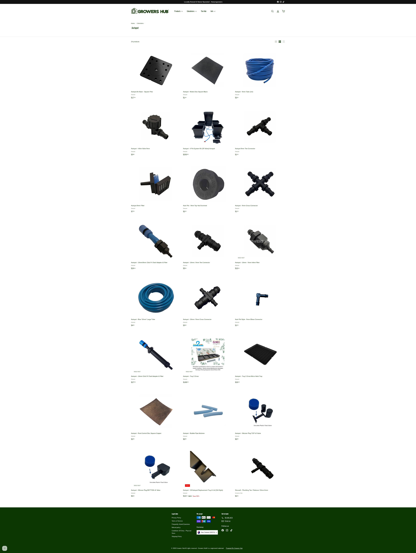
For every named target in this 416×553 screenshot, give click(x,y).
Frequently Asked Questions (181, 524)
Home (133, 23)
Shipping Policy (177, 536)
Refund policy (176, 527)
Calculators (191, 11)
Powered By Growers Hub (234, 548)
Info (212, 11)
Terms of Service (177, 521)
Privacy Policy (176, 518)
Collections (140, 23)
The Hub (203, 11)
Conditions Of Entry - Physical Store (181, 532)
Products (177, 11)
